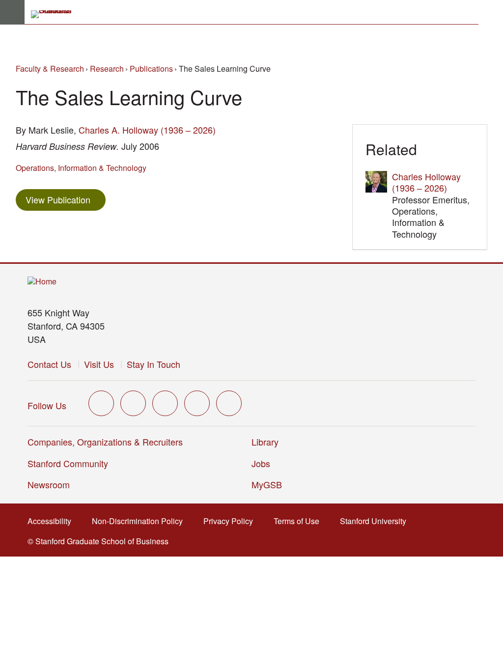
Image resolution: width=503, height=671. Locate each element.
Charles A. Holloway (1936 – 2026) (147, 129)
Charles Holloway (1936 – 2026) (426, 182)
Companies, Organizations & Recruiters (105, 441)
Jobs (261, 463)
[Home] (42, 282)
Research (107, 68)
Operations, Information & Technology (81, 167)
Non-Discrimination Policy (140, 521)
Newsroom (49, 484)
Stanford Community (68, 463)
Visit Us (99, 364)
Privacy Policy (231, 521)
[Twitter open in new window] (101, 403)
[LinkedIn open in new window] (229, 403)
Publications (151, 68)
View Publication (66, 199)
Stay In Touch (153, 364)
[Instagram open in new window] (165, 403)
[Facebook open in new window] (133, 403)
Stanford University (376, 521)
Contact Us (49, 364)
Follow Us (47, 405)
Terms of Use (299, 521)
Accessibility (52, 521)
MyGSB (270, 484)
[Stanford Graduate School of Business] (55, 14)
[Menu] (12, 12)
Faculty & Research (50, 68)
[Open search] (490, 12)
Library (265, 441)
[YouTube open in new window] (197, 403)
